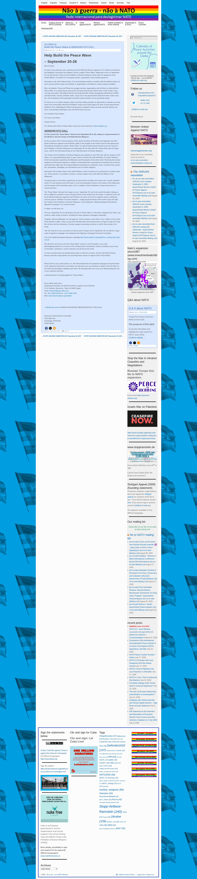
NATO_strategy (109, 783)
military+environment (108, 768)
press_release (105, 799)
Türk (128, 3)
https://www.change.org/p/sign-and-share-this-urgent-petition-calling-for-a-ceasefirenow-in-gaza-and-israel (142, 435)
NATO (115, 771)
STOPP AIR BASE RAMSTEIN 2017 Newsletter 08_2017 (61, 36)
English (44, 3)
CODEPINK (105, 742)
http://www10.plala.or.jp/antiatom (60, 296)
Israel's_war (106, 763)
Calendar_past (52, 331)
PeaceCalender (142, 24)
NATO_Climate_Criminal (107, 780)
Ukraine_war (113, 822)
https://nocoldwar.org (49, 759)
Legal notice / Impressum (145, 874)
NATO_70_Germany (108, 778)
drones (121, 750)
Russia (117, 799)
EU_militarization (105, 753)
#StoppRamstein (108, 736)
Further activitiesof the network (114, 24)
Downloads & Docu (129, 24)
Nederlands (93, 3)
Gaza (119, 753)
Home (43, 23)
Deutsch (72, 3)
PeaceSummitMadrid (108, 796)
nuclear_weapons (111, 789)
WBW (112, 825)
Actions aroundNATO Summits (55, 24)
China (120, 739)
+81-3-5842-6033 (70, 293)
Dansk (103, 3)
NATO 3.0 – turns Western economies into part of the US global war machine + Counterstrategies (141, 632)
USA (103, 825)
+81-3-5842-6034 (53, 293)
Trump (106, 817)
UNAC (123, 821)
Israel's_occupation (108, 760)
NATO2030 (107, 774)
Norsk (111, 3)
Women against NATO (99, 24)
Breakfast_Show (110, 739)
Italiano (83, 3)
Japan (117, 763)
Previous (37, 13)
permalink (66, 331)
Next (160, 13)
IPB (112, 757)
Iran (119, 757)
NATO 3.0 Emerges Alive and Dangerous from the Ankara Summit (141, 663)
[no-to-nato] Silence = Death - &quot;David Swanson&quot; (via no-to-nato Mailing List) (142, 607)
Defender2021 (111, 750)
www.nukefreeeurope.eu (50, 856)
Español (53, 3)
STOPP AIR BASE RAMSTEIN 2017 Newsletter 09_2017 (104, 36)
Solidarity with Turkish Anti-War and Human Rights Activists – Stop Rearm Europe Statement (143, 703)
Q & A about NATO (140, 308)
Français (63, 3)
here (129, 503)
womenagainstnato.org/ (141, 151)
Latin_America (105, 766)
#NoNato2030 (47, 29)
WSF (120, 828)
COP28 (115, 742)
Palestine (106, 793)
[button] (46, 328)
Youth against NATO (85, 24)
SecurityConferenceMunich (109, 802)
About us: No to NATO (70, 24)
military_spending (105, 771)
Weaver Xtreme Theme (126, 874)
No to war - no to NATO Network (57, 874)
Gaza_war (103, 757)
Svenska (120, 3)
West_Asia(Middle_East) (107, 828)
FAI (113, 753)
